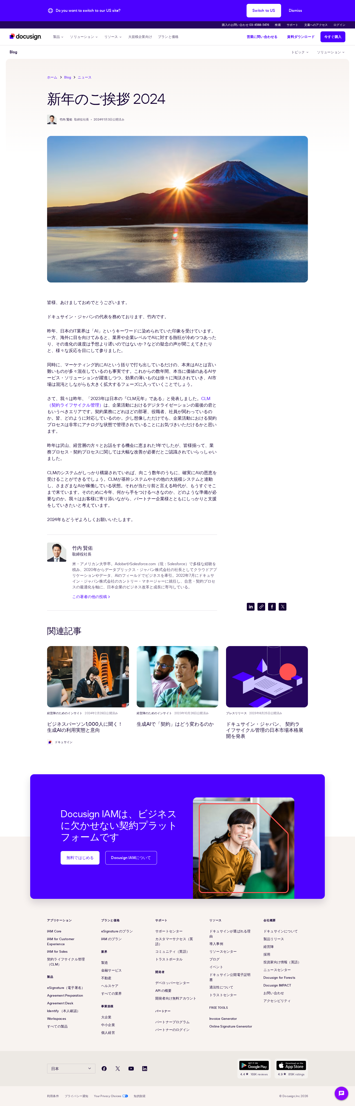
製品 (56, 37)
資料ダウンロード (301, 37)
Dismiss (295, 10)
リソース (111, 37)
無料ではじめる (80, 857)
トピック (298, 52)
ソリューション (82, 37)
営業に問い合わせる (262, 37)
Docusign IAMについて (131, 857)
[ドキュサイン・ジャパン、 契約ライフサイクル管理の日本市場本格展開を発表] (267, 676)
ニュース (85, 77)
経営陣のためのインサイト (64, 713)
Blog (67, 77)
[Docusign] (26, 37)
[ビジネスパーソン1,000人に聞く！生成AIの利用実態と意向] (88, 676)
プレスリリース (236, 713)
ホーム (52, 77)
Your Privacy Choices (107, 1096)
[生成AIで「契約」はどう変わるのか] (178, 676)
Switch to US (263, 10)
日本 (55, 1068)
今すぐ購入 (332, 37)
